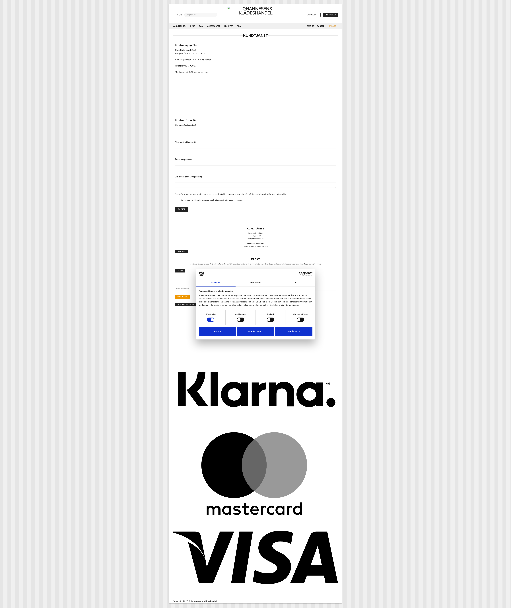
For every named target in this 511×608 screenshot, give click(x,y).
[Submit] (214, 15)
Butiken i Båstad (316, 26)
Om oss (332, 26)
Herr (192, 26)
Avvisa (217, 331)
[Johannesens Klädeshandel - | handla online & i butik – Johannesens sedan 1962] (255, 13)
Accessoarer (214, 26)
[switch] (240, 320)
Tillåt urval (255, 331)
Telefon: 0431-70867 (185, 65)
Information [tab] (255, 282)
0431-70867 (255, 236)
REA (239, 26)
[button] (178, 15)
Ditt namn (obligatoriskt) (185, 125)
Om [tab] (295, 282)
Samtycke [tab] (215, 282)
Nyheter (228, 26)
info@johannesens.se (255, 238)
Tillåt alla (293, 331)
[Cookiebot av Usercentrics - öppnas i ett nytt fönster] (300, 274)
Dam (201, 26)
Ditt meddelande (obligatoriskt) (188, 176)
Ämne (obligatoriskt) (184, 159)
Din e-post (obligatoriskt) (186, 142)
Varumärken (179, 26)
